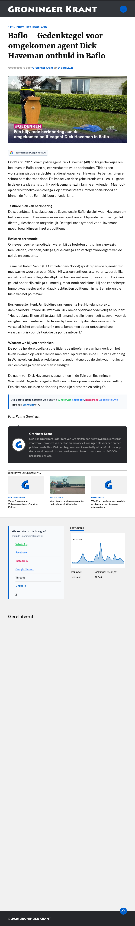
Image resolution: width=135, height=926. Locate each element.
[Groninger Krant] (52, 9)
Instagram (91, 399)
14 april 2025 (65, 67)
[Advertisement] (36, 757)
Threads (16, 404)
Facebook (78, 399)
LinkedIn (28, 404)
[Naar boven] (123, 911)
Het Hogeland (36, 27)
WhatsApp (64, 399)
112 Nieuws (16, 27)
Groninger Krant (42, 67)
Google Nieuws (108, 399)
